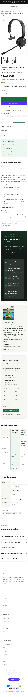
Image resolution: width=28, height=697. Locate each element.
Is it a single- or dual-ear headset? (11, 542)
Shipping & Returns (7, 658)
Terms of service (18, 693)
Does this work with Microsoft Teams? (12, 536)
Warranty (5, 661)
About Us (5, 664)
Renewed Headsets (8, 691)
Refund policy (23, 691)
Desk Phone (6, 618)
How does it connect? (7, 547)
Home (2, 11)
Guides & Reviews (7, 647)
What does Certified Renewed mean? (12, 553)
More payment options (14, 106)
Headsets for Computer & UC (12, 11)
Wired (4, 635)
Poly (4, 595)
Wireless (5, 631)
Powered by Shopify (16, 691)
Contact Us (5, 654)
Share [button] (4, 135)
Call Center (5, 628)
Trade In (5, 651)
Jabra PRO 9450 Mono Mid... (24, 432)
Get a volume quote (11, 410)
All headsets (6, 608)
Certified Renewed (7, 644)
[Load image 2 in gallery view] (13, 60)
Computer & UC (6, 621)
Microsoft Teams (7, 625)
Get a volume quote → (19, 122)
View (22, 468)
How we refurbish (7, 154)
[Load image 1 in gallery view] (5, 60)
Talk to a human (7, 349)
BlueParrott (6, 605)
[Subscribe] (21, 674)
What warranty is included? (9, 558)
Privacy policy (11, 693)
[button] (3, 7)
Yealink (4, 598)
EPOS (4, 602)
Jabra (4, 592)
